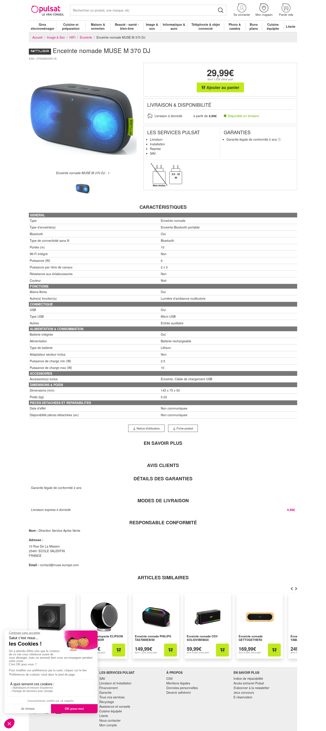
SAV (102, 678)
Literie (290, 26)
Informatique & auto (174, 26)
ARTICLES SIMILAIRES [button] (163, 577)
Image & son (152, 26)
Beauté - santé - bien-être (127, 26)
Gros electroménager (42, 26)
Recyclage (106, 701)
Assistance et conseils (114, 706)
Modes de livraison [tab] (163, 500)
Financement (108, 688)
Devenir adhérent (178, 692)
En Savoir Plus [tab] (163, 443)
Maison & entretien (98, 26)
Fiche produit (184, 428)
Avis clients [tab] (163, 465)
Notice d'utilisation (148, 428)
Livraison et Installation (115, 683)
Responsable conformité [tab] (163, 522)
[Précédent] (296, 588)
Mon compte (108, 725)
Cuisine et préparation (71, 26)
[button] (242, 10)
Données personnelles (182, 688)
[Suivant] (291, 588)
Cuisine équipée (273, 26)
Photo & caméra (235, 26)
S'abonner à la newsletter (251, 688)
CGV (169, 678)
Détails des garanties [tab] (163, 478)
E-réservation (243, 697)
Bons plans (253, 26)
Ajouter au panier (222, 87)
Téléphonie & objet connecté (205, 26)
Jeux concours (244, 692)
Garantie (105, 692)
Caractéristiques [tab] (163, 207)
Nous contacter (110, 720)
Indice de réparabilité (248, 678)
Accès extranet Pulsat (249, 683)
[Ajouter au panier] (118, 650)
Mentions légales (178, 683)
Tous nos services (112, 697)
